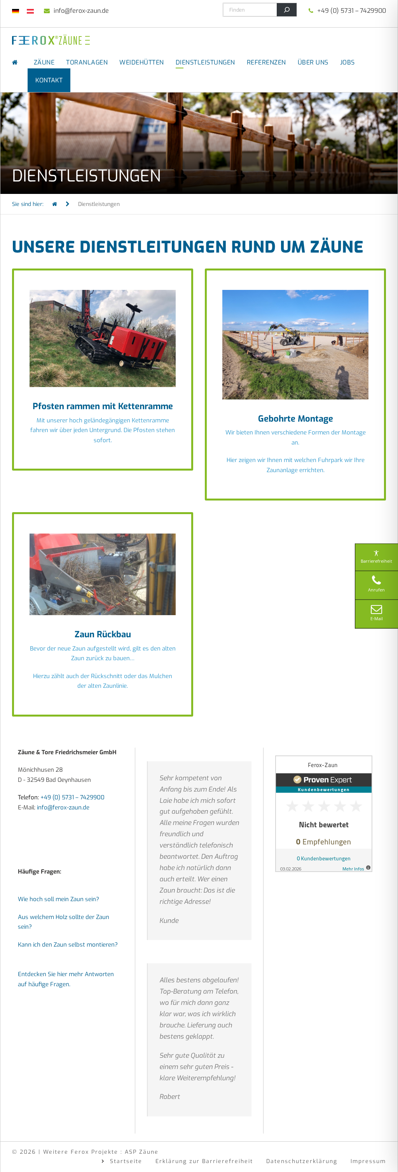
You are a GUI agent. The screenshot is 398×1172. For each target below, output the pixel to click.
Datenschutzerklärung (301, 1161)
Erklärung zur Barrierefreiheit (204, 1161)
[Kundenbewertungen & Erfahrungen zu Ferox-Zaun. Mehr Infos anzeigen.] (323, 813)
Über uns (313, 62)
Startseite (126, 1161)
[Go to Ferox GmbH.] (54, 204)
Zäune (44, 62)
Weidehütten (141, 62)
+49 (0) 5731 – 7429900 (351, 11)
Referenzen (266, 62)
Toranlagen (87, 62)
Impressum (368, 1161)
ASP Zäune (142, 1152)
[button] (17, 1155)
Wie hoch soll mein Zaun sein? (58, 899)
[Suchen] (287, 9)
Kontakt (49, 80)
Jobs (347, 62)
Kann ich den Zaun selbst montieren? (68, 945)
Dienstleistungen (205, 62)
